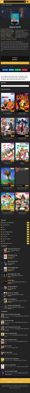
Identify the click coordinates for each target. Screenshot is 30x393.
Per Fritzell (17, 34)
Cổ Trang (22, 366)
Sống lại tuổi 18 (4, 66)
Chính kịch (9, 39)
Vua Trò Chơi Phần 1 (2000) (11, 371)
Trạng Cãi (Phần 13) (12, 299)
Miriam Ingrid (25, 33)
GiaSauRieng (20, 381)
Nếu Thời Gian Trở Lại (13, 261)
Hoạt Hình (7, 317)
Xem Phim (15, 63)
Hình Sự (20, 281)
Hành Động (13, 275)
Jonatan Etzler (4, 36)
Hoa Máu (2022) (8, 352)
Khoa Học (23, 307)
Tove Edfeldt (18, 35)
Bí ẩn (28, 316)
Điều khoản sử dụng (6, 379)
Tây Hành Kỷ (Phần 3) (12, 286)
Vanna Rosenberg (25, 34)
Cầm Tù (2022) (8, 346)
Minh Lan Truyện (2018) (10, 365)
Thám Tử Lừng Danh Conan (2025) (12, 314)
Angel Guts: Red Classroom (14, 248)
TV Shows (24, 360)
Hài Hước (3, 39)
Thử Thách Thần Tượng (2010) (11, 358)
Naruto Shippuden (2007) (11, 339)
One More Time (11, 66)
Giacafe (15, 381)
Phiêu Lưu (21, 275)
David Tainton (24, 35)
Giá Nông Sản (10, 381)
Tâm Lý (12, 269)
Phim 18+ (17, 250)
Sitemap (26, 379)
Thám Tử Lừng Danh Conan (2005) (12, 327)
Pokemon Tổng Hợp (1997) (11, 333)
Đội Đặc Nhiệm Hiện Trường (14, 274)
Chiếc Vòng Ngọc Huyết (13, 267)
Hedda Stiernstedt (19, 30)
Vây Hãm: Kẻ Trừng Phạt (13, 293)
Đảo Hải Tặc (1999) (9, 320)
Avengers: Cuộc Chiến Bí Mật (14, 305)
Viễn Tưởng (18, 307)
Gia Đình (25, 300)
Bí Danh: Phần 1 (11, 280)
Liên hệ (22, 379)
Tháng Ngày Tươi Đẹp (12, 255)
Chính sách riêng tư (15, 379)
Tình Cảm (14, 39)
